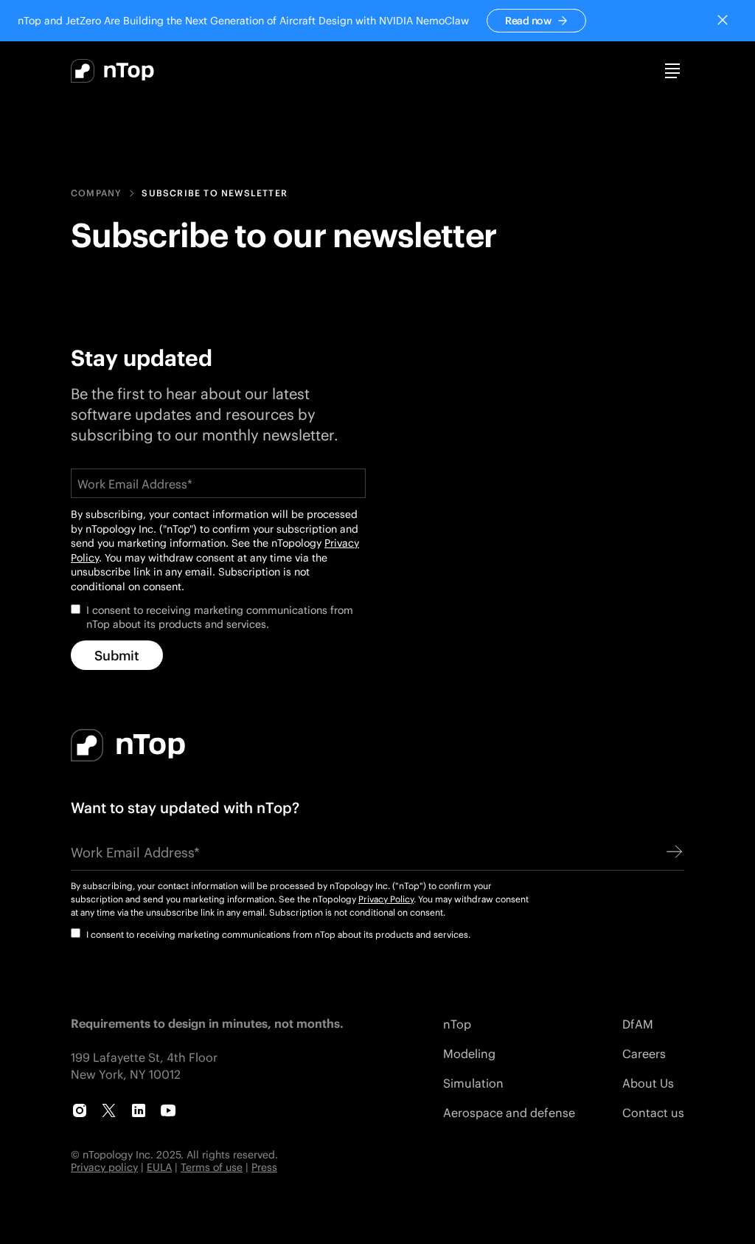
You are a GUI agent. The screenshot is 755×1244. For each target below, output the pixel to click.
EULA (159, 1167)
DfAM (637, 1024)
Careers (644, 1053)
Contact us (653, 1112)
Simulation (473, 1083)
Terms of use (212, 1167)
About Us (648, 1083)
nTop (457, 1024)
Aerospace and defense (509, 1112)
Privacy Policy (386, 899)
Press (264, 1167)
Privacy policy (104, 1167)
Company (96, 193)
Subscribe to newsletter (215, 193)
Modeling (469, 1053)
